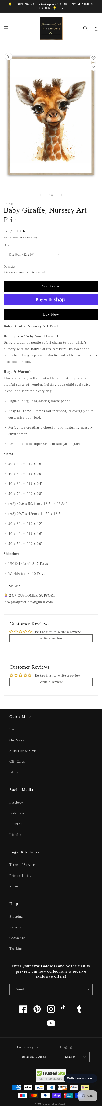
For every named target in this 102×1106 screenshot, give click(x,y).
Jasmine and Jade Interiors (54, 1104)
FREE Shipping (28, 237)
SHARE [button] (15, 586)
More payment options (51, 311)
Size (6, 245)
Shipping (16, 916)
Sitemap (15, 886)
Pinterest (15, 824)
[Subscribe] (87, 989)
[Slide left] (40, 195)
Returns (15, 927)
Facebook (16, 802)
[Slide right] (61, 195)
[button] (6, 28)
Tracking (16, 948)
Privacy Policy (20, 875)
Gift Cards (17, 761)
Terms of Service (22, 865)
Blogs (13, 772)
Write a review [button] (51, 638)
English (70, 1056)
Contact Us (17, 938)
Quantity (10, 266)
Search (14, 729)
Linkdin (15, 835)
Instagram (16, 813)
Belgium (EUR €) (34, 1056)
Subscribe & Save (22, 751)
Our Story (16, 740)
